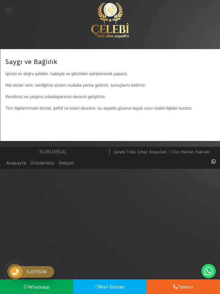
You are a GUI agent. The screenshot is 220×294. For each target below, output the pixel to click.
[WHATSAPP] (213, 161)
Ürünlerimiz (42, 163)
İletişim (66, 163)
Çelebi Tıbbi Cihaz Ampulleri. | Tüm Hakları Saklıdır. (162, 151)
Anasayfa (16, 163)
